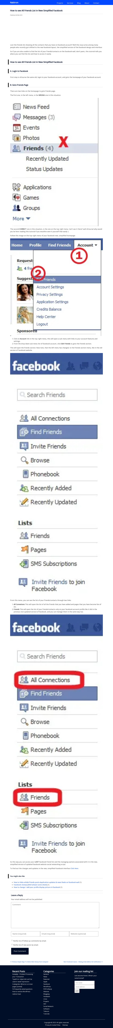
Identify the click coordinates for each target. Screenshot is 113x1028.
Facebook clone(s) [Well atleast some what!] (30, 885)
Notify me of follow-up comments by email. (29, 941)
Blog (79, 3)
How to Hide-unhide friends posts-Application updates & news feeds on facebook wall (46, 882)
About (87, 3)
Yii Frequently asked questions (22, 989)
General (46, 974)
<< (29, 962)
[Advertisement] (56, 29)
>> (83, 962)
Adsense (46, 991)
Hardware (46, 996)
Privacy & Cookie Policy (52, 1025)
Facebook (46, 984)
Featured (46, 979)
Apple (45, 982)
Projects (60, 3)
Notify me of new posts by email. (25, 945)
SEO (44, 1004)
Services (70, 3)
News (45, 977)
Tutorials (46, 1014)
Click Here (74, 868)
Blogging (46, 994)
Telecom (46, 1011)
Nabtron (14, 2)
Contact (96, 3)
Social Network (48, 1006)
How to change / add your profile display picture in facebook (37, 887)
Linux (45, 999)
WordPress (47, 987)
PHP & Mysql (47, 989)
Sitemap (65, 1025)
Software (46, 1009)
